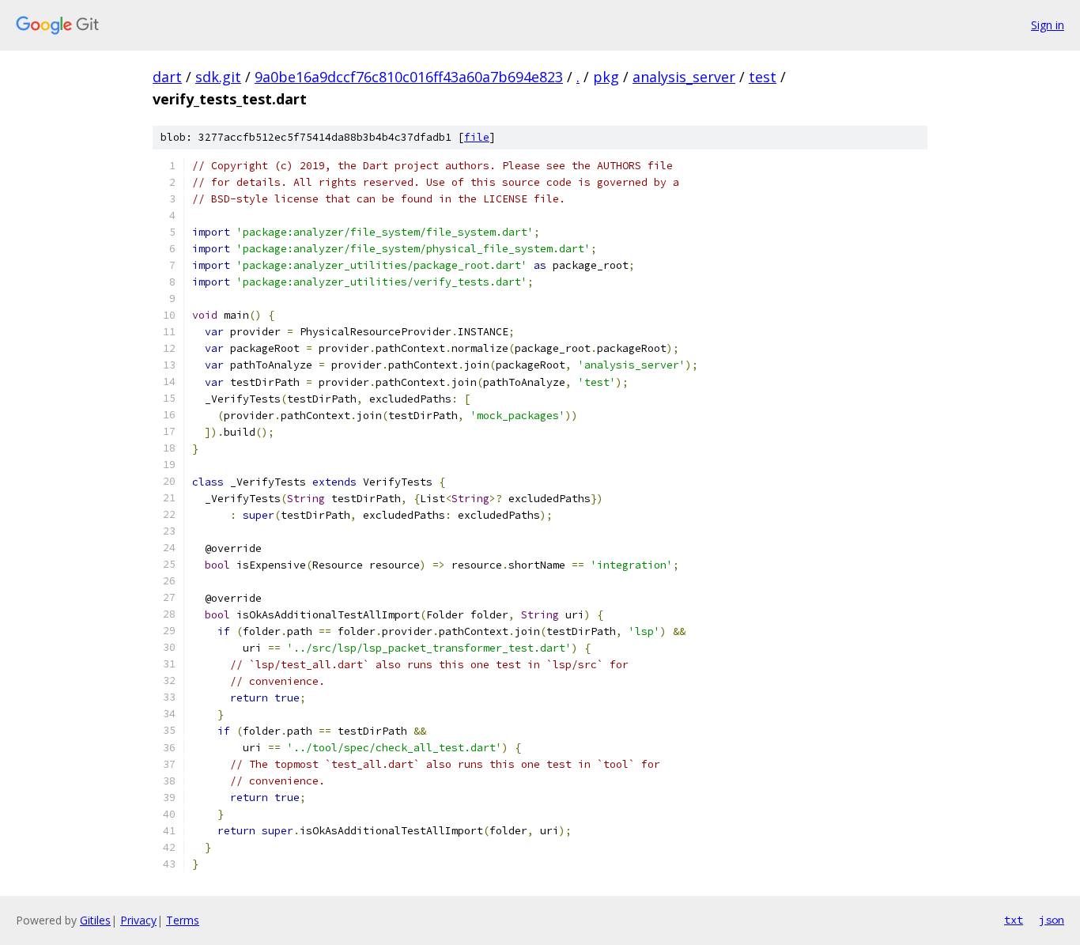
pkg (606, 76)
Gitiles (95, 920)
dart (167, 76)
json (1051, 920)
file (476, 137)
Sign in (1047, 24)
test (762, 76)
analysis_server (684, 76)
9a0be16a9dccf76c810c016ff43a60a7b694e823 (409, 76)
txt (1013, 920)
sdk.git (218, 76)
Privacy (138, 920)
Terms (182, 920)
